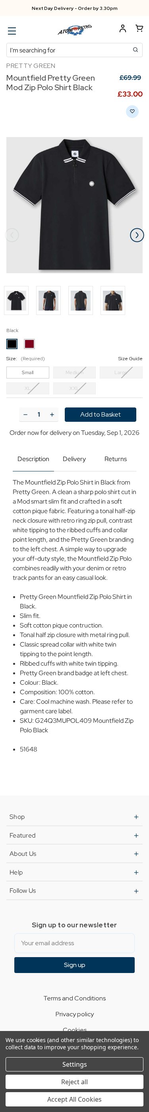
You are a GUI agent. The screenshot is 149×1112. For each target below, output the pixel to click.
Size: (74, 358)
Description (33, 459)
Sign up (74, 965)
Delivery (74, 459)
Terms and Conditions (74, 998)
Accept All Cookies (74, 1099)
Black (12, 330)
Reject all (74, 1081)
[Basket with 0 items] (139, 29)
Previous (12, 235)
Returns (115, 459)
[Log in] (123, 29)
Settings (74, 1064)
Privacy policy (75, 1014)
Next (137, 235)
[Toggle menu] (11, 31)
